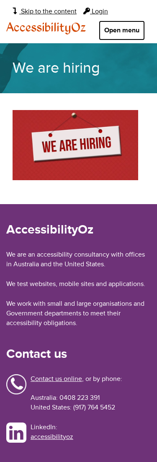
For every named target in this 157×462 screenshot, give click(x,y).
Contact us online (56, 379)
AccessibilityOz (46, 28)
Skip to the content (48, 11)
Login (99, 11)
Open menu (121, 30)
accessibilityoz (52, 437)
